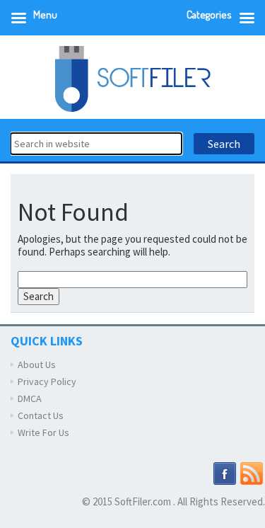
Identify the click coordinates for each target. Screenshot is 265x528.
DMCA (30, 398)
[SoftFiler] (133, 77)
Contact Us (41, 415)
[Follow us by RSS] (251, 472)
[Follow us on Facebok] (224, 472)
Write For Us (43, 432)
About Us (37, 364)
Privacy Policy (47, 381)
